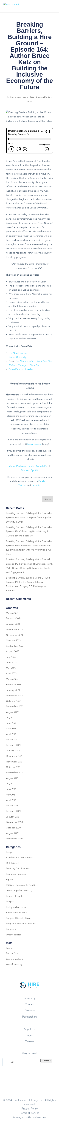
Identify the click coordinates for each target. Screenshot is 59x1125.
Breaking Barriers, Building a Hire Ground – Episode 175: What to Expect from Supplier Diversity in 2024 (29, 517)
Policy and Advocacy (17, 907)
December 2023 (14, 629)
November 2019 (14, 838)
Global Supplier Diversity (19, 890)
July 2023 (11, 657)
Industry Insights (14, 896)
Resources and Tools (16, 912)
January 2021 (12, 816)
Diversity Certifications (18, 868)
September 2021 (14, 772)
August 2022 (12, 712)
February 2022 (13, 745)
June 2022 (11, 723)
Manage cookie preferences (29, 1117)
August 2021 (12, 778)
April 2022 (11, 734)
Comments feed (14, 958)
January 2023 (13, 690)
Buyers (30, 1035)
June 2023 (11, 662)
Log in (9, 948)
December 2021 (14, 756)
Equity (9, 879)
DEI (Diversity (13, 863)
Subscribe (46, 1060)
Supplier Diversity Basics (18, 918)
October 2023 (13, 640)
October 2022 (13, 701)
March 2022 (12, 739)
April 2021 (11, 800)
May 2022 (11, 728)
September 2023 (14, 646)
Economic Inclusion (16, 874)
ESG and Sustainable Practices (22, 885)
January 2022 (13, 750)
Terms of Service (29, 1113)
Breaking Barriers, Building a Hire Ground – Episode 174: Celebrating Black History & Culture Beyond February (29, 531)
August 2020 (12, 833)
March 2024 (12, 613)
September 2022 (14, 706)
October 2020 (13, 827)
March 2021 (12, 805)
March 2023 (12, 679)
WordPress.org (14, 964)
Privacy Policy (29, 1108)
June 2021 (11, 789)
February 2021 (13, 811)
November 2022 (14, 695)
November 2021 (14, 761)
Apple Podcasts (17, 465)
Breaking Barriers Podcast (20, 857)
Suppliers (11, 929)
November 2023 (14, 635)
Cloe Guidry (15, 97)
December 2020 (14, 822)
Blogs (9, 852)
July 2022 (10, 717)
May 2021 (11, 794)
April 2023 (11, 673)
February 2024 (13, 618)
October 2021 (13, 767)
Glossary (30, 1010)
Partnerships (29, 1016)
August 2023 (12, 651)
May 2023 (11, 668)
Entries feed (12, 953)
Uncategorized (14, 934)
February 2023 (13, 684)
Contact (29, 1004)
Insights (10, 901)
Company (29, 998)
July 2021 (10, 783)
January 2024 (13, 623)
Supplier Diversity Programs (21, 923)
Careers (29, 1041)
